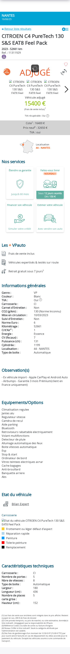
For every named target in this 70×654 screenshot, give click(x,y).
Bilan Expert (20, 504)
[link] (50, 183)
